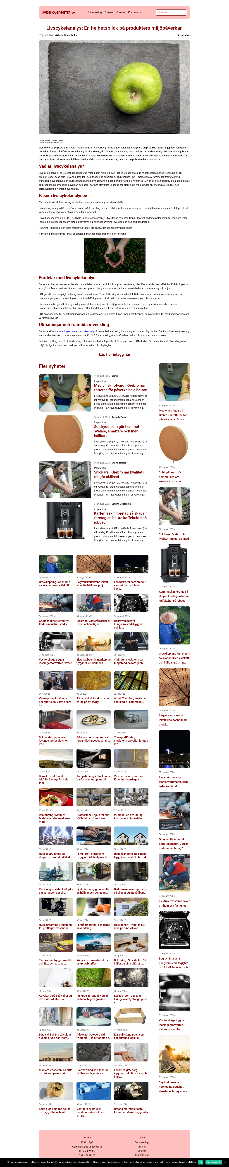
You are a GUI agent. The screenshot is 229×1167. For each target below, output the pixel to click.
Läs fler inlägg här (114, 354)
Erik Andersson (119, 462)
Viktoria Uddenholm (66, 35)
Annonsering (95, 12)
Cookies (120, 12)
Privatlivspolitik (214, 1162)
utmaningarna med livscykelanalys (76, 331)
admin (115, 376)
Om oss (109, 12)
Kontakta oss (135, 12)
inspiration (184, 35)
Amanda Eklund (119, 417)
